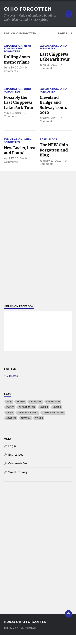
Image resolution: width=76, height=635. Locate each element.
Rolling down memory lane (17, 60)
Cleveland (53, 401)
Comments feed (18, 463)
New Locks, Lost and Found (20, 150)
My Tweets (11, 375)
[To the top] (68, 614)
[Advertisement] (38, 203)
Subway (25, 418)
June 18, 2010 (48, 64)
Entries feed (15, 454)
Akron (20, 401)
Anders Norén (26, 627)
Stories (11, 418)
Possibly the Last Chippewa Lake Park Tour (19, 102)
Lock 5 (57, 407)
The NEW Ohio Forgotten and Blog (54, 150)
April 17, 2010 (13, 158)
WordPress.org (17, 472)
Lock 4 (44, 407)
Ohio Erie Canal (28, 412)
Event (10, 407)
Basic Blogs (48, 139)
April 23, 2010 (48, 118)
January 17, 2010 (50, 160)
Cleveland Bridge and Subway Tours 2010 (53, 105)
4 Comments (51, 66)
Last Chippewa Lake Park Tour (55, 57)
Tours (39, 418)
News (9, 412)
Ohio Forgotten (28, 9)
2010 (9, 401)
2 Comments (15, 114)
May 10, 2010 (12, 112)
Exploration (13, 45)
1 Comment (51, 119)
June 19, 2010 (13, 67)
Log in (12, 446)
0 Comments (15, 69)
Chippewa (36, 401)
